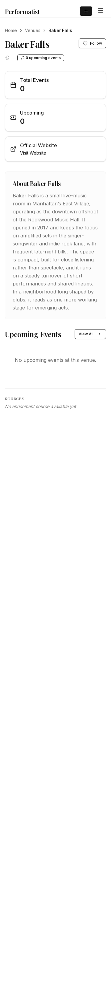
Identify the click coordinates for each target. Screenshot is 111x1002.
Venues (32, 30)
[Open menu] (100, 10)
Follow (96, 43)
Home (11, 30)
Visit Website (33, 153)
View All (86, 334)
